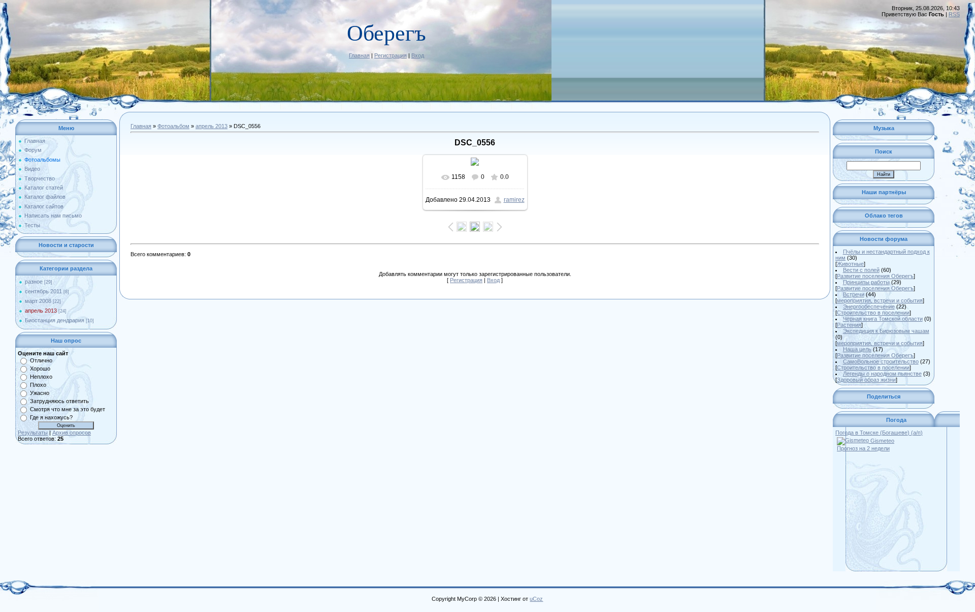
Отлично (41, 360)
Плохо (38, 385)
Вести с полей (861, 270)
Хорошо (40, 368)
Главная (359, 55)
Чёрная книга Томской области (883, 319)
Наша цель (857, 349)
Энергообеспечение (869, 306)
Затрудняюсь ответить (59, 401)
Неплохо (41, 377)
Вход (417, 55)
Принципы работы (866, 282)
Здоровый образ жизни (866, 380)
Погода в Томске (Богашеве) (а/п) (879, 433)
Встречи (853, 294)
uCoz (536, 599)
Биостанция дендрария (54, 320)
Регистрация (390, 55)
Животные (850, 264)
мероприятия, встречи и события (880, 300)
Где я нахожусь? (51, 417)
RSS (954, 14)
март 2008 (38, 301)
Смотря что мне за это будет (67, 409)
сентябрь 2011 (43, 291)
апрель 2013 (41, 311)
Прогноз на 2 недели (863, 448)
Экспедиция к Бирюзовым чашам (886, 331)
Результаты (33, 433)
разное (34, 282)
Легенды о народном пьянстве (882, 374)
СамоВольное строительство (881, 361)
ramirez (514, 199)
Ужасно (39, 393)
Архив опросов (71, 433)
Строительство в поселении (873, 313)
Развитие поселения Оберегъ (875, 276)
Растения (849, 325)
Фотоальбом (173, 126)
